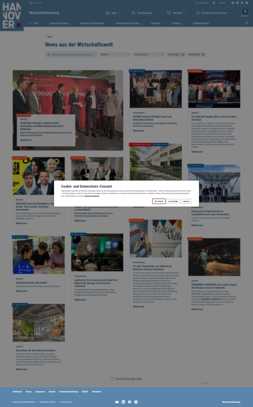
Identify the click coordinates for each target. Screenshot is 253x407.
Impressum (40, 391)
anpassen (186, 201)
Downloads (17, 391)
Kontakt (52, 391)
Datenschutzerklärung (91, 196)
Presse (29, 391)
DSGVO (85, 391)
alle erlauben (159, 201)
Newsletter (96, 391)
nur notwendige (173, 201)
